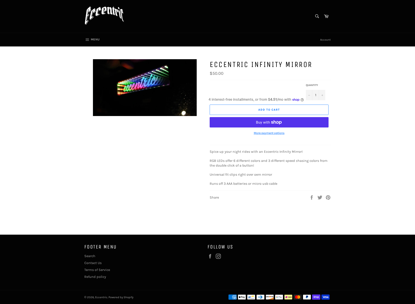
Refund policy (95, 277)
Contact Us (93, 263)
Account (325, 39)
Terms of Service (97, 270)
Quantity (312, 85)
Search (89, 256)
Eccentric (101, 297)
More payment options (269, 133)
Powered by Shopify (121, 297)
